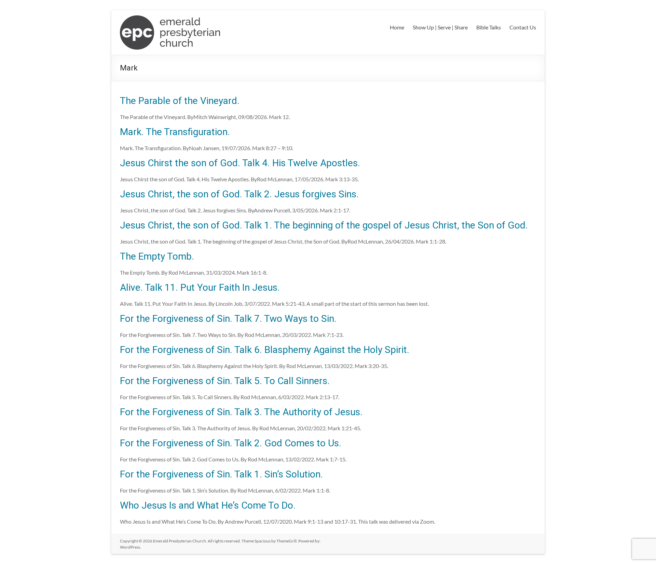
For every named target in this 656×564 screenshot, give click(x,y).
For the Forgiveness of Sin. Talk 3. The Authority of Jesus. (241, 412)
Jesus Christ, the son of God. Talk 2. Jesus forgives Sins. (239, 194)
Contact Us (522, 27)
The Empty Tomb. (157, 256)
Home (397, 27)
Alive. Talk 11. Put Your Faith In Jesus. (200, 287)
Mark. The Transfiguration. (175, 131)
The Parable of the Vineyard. (180, 100)
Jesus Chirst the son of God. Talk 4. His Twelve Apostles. (240, 163)
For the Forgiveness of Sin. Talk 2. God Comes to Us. (230, 443)
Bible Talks (488, 27)
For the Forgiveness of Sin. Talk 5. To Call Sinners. (225, 380)
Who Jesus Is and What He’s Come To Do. (208, 505)
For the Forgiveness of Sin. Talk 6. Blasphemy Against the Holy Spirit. (264, 349)
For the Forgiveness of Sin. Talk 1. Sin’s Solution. (221, 474)
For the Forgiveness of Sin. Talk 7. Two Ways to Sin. (228, 318)
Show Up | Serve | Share (440, 27)
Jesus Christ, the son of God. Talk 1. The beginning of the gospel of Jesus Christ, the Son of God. (324, 225)
